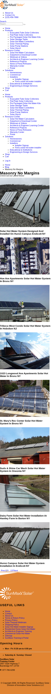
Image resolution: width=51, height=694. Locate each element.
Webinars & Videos (18, 57)
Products (9, 30)
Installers (14, 77)
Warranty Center (17, 66)
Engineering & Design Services (24, 86)
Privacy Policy (11, 620)
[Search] (24, 24)
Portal (12, 68)
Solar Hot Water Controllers (22, 41)
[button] (3, 21)
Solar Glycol (15, 48)
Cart (7, 90)
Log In (7, 161)
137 (12, 571)
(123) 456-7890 (11, 17)
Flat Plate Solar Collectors (21, 35)
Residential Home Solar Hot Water (20, 629)
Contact (8, 614)
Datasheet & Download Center (23, 55)
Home (7, 28)
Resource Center (12, 50)
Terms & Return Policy (15, 618)
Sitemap (8, 636)
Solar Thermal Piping (19, 44)
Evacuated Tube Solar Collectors (24, 33)
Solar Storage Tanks (19, 39)
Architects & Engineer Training (18, 631)
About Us (9, 13)
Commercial (15, 75)
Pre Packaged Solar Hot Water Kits (25, 37)
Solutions (9, 70)
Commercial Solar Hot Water (17, 633)
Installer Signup (22, 79)
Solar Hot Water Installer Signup (19, 627)
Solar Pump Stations (19, 46)
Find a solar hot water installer (28, 81)
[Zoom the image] (25, 593)
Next (16, 571)
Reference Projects (18, 61)
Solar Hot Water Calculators (22, 53)
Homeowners (16, 73)
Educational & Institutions (21, 84)
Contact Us (10, 15)
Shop (7, 88)
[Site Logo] (12, 9)
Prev (2, 571)
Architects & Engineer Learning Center (27, 59)
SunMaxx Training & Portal (16, 638)
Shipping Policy (12, 625)
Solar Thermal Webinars (15, 622)
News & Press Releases (20, 64)
